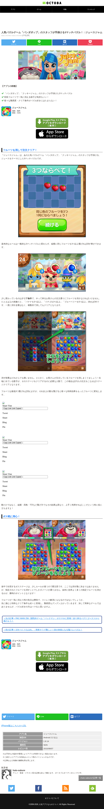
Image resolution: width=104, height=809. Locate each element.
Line (39, 44)
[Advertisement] (52, 21)
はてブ (65, 44)
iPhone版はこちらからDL (13, 726)
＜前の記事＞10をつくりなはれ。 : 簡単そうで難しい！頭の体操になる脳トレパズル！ (42, 630)
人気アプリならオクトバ (48, 804)
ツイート (14, 44)
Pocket (90, 44)
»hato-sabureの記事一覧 (90, 778)
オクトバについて (52, 798)
